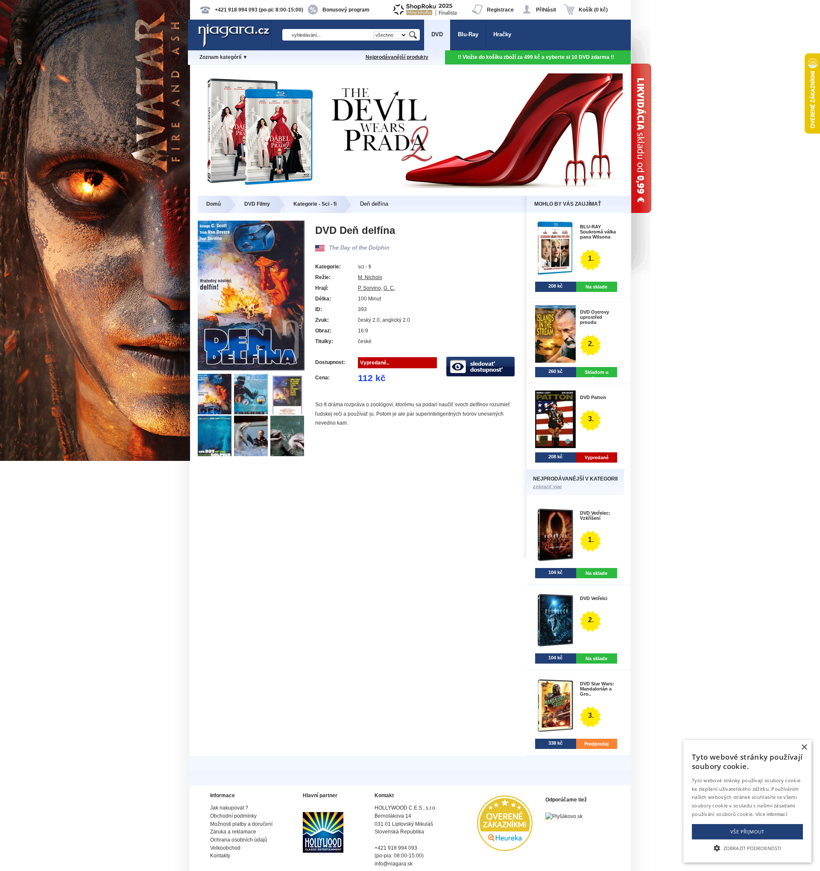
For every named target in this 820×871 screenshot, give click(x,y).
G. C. (389, 288)
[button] (747, 847)
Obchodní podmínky (233, 816)
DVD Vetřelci (593, 598)
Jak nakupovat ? (229, 808)
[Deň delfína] (216, 412)
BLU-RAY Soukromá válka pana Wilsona (598, 231)
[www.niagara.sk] (234, 45)
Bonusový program (345, 10)
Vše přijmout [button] (747, 831)
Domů (213, 204)
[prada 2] (410, 186)
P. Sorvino (369, 288)
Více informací (771, 814)
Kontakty (220, 856)
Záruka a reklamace (233, 832)
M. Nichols (370, 277)
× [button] (804, 747)
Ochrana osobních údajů (238, 840)
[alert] (747, 801)
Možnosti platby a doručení (241, 824)
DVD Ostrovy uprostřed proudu (594, 317)
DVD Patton (593, 397)
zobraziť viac (547, 486)
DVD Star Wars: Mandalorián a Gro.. (597, 688)
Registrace (500, 10)
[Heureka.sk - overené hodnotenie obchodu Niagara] (505, 849)
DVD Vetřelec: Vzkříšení (595, 515)
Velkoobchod (225, 848)
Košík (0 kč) (593, 10)
